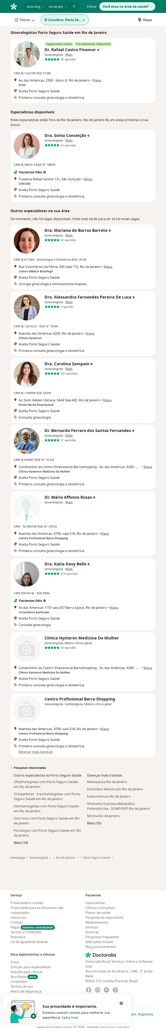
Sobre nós (18, 917)
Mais (69, 54)
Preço (15, 962)
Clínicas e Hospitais (100, 908)
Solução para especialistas (31, 967)
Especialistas (95, 903)
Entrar (92, 6)
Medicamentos (96, 922)
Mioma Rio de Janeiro (103, 816)
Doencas (92, 932)
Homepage (18, 857)
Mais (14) (21, 842)
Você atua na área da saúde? (126, 6)
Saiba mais (70, 1017)
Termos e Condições (26, 932)
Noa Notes (23, 976)
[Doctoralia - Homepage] (15, 6)
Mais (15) (94, 823)
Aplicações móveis (99, 942)
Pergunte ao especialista (104, 917)
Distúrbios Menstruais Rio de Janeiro (115, 789)
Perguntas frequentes (102, 937)
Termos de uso (22, 986)
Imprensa (18, 937)
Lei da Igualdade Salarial (29, 942)
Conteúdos (19, 981)
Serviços (91, 927)
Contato (17, 922)
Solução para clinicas (27, 972)
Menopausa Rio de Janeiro (107, 782)
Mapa (147, 20)
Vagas (32, 927)
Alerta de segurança (26, 991)
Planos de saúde (98, 912)
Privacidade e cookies (27, 903)
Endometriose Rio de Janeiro (109, 796)
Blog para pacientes (100, 946)
